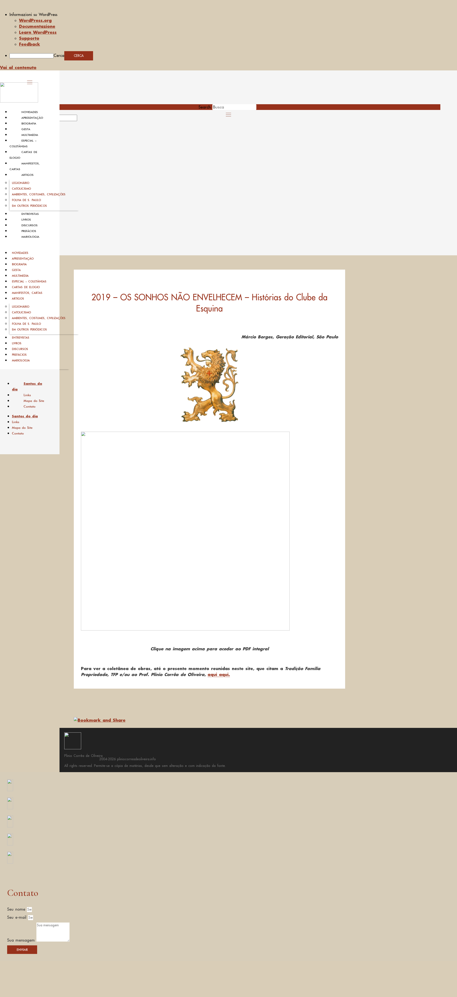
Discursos (29, 225)
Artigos (27, 175)
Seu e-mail (17, 917)
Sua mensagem (21, 940)
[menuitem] (233, 14)
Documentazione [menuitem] (37, 26)
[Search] (82, 119)
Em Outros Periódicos (29, 205)
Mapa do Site (34, 401)
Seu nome (17, 909)
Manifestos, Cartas (27, 293)
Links (27, 395)
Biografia (28, 123)
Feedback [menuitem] (29, 44)
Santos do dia (27, 386)
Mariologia (30, 236)
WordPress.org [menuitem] (35, 20)
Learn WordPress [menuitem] (38, 32)
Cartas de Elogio (26, 287)
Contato (29, 406)
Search (205, 107)
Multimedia (29, 135)
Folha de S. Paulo (26, 200)
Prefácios (28, 231)
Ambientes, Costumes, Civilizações (38, 194)
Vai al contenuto (18, 67)
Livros (26, 219)
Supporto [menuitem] (29, 38)
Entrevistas (30, 214)
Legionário (20, 183)
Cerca (59, 55)
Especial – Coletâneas (29, 281)
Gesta (25, 129)
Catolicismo (21, 188)
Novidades (29, 112)
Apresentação (32, 117)
